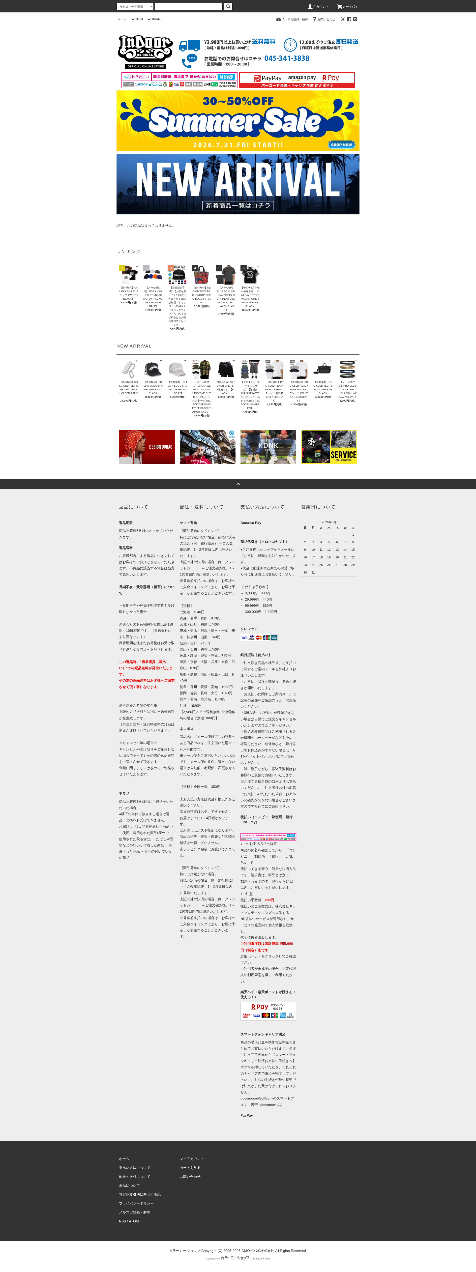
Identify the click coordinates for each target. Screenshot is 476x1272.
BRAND (157, 19)
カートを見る (190, 1168)
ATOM (134, 1221)
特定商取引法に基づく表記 (140, 1194)
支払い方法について (134, 1168)
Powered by (213, 1258)
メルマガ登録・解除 (294, 19)
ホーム (122, 19)
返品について (129, 1185)
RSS (122, 1221)
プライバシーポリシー (136, 1203)
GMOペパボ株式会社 (257, 1251)
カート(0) (350, 6)
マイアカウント (192, 1159)
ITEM (139, 19)
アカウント (321, 6)
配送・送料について (134, 1177)
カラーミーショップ (184, 1251)
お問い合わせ (326, 19)
